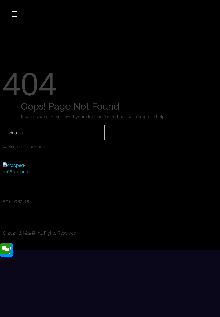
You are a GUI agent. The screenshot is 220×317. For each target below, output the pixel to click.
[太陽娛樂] (16, 175)
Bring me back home (28, 146)
